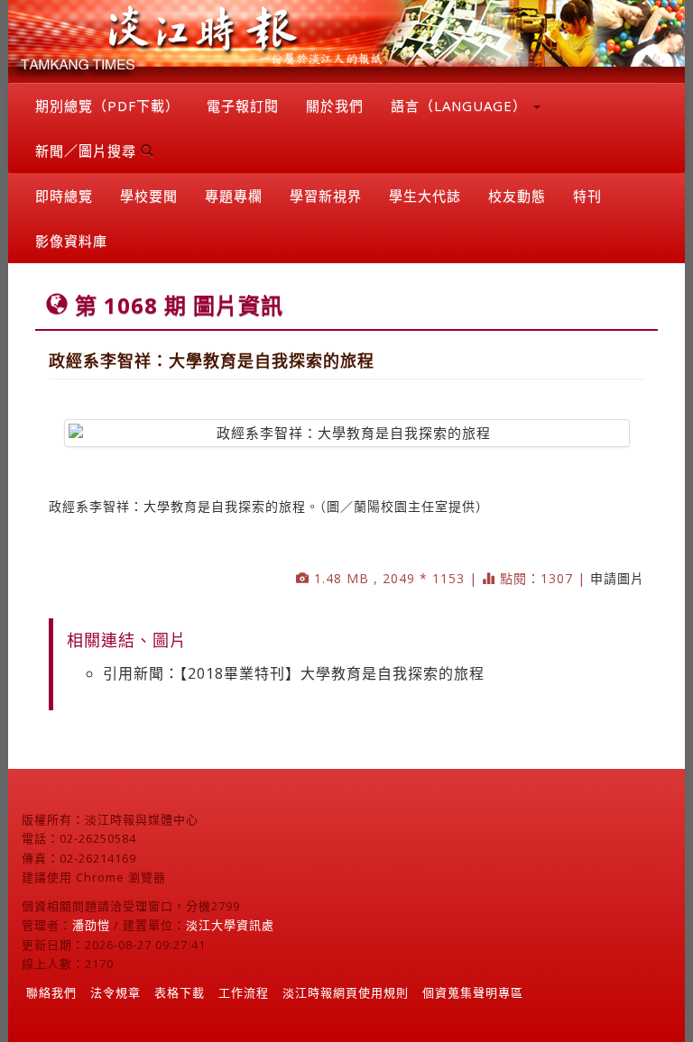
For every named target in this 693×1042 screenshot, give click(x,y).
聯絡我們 (51, 992)
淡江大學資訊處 (230, 925)
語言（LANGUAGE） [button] (461, 105)
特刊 (587, 196)
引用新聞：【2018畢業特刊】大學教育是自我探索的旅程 (294, 673)
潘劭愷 (91, 925)
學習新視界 (326, 196)
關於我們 (335, 105)
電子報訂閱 (243, 105)
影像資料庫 (71, 241)
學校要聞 (149, 196)
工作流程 (243, 992)
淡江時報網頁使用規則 (345, 992)
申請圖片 (617, 578)
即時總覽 (64, 196)
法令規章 (115, 992)
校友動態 (517, 196)
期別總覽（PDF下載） (107, 105)
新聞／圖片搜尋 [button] (88, 151)
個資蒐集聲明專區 (472, 992)
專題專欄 (234, 196)
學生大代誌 (425, 196)
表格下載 (179, 992)
